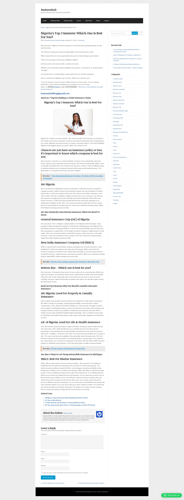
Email (43, 458)
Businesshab (48, 10)
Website (43, 465)
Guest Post (88, 20)
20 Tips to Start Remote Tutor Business (53, 483)
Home (45, 20)
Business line (117, 93)
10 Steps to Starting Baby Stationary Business (126, 64)
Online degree (117, 186)
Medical (115, 182)
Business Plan (55, 20)
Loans (115, 175)
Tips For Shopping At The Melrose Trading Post (126, 55)
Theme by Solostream (102, 491)
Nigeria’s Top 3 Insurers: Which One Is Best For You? (71, 35)
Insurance (116, 161)
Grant (114, 150)
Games (115, 146)
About (98, 20)
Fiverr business (117, 139)
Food (114, 143)
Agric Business (117, 82)
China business (117, 114)
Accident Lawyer (118, 79)
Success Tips (117, 196)
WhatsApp (55, 87)
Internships (116, 164)
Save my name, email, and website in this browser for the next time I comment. (65, 473)
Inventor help (117, 168)
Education (116, 121)
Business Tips (117, 107)
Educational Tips (118, 125)
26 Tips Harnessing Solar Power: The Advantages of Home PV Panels (70, 405)
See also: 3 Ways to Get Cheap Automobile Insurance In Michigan (71, 354)
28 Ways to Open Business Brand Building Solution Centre (66, 398)
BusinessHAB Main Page (120, 111)
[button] (171, 495)
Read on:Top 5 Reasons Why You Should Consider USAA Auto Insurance (69, 287)
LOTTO (115, 178)
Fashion (115, 136)
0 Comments (80, 40)
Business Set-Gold (118, 104)
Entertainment (117, 128)
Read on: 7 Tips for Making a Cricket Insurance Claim (66, 97)
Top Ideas (116, 200)
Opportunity (116, 189)
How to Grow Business (119, 157)
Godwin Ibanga (60, 40)
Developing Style (118, 118)
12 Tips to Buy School (53, 400)
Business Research (118, 100)
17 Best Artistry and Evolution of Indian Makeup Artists (65, 402)
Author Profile (68, 413)
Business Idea (68, 20)
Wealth (115, 203)
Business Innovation (119, 89)
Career (79, 20)
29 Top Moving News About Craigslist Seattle (91, 483)
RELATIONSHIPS (118, 193)
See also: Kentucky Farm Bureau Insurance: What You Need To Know (70, 213)
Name (43, 451)
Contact (106, 20)
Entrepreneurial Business (120, 132)
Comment (44, 434)
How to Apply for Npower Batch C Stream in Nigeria (128, 68)
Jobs (114, 171)
